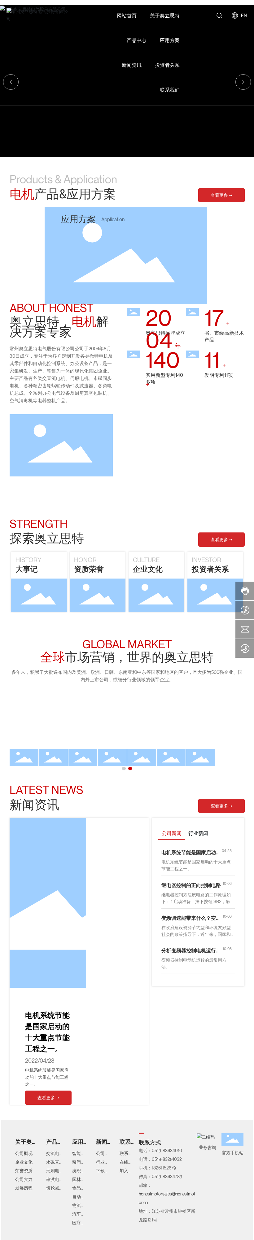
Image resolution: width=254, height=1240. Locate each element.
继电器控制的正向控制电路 (191, 885)
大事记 (26, 569)
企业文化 (148, 569)
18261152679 (164, 1167)
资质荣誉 (89, 569)
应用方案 (78, 219)
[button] (124, 768)
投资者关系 (210, 569)
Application (113, 219)
